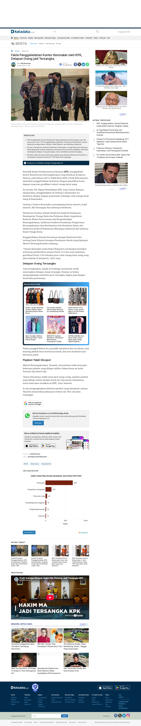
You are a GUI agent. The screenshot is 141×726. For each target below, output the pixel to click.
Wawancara (95, 702)
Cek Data (81, 702)
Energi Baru (68, 697)
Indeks (121, 697)
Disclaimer (72, 722)
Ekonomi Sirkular (70, 700)
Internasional (50, 43)
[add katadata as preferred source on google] (56, 403)
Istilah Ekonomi (56, 702)
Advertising (28, 722)
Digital (30, 38)
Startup (40, 702)
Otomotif (88, 38)
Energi (58, 43)
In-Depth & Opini (77, 38)
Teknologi (41, 706)
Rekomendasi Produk (32, 284)
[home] (12, 38)
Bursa (26, 702)
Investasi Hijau (69, 702)
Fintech (40, 700)
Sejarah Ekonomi (56, 697)
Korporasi (27, 704)
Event (121, 706)
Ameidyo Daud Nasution (37, 457)
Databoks (122, 704)
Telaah (94, 697)
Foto (106, 704)
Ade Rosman (26, 63)
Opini (93, 700)
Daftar (65, 716)
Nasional (33, 43)
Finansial (23, 38)
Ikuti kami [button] (38, 423)
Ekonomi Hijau (50, 38)
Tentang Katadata (16, 722)
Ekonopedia (39, 38)
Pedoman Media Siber (47, 722)
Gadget (40, 704)
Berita (16, 38)
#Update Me (46, 464)
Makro (26, 697)
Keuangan (27, 700)
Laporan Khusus (97, 704)
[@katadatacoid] (128, 715)
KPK (66, 171)
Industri (41, 43)
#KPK (26, 464)
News (107, 697)
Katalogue (108, 702)
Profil (53, 700)
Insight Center (124, 701)
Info (108, 38)
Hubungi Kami (82, 722)
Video (96, 38)
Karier (36, 722)
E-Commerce (42, 697)
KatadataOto (123, 708)
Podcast (102, 38)
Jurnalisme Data (63, 38)
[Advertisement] (111, 229)
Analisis (80, 700)
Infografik (81, 697)
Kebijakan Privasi (61, 722)
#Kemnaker (35, 464)
